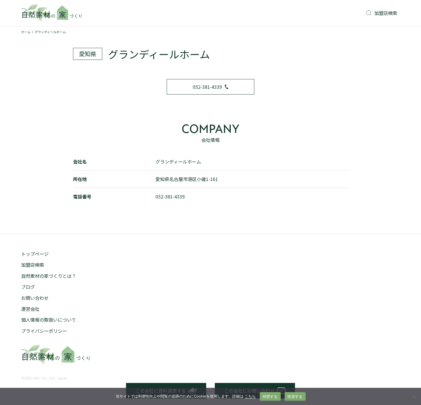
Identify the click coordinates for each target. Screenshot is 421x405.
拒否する (295, 396)
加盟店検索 (385, 12)
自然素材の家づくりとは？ (48, 275)
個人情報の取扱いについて (48, 319)
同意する (270, 396)
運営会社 (30, 308)
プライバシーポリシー (44, 330)
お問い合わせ (35, 297)
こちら (250, 396)
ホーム (26, 32)
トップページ (35, 253)
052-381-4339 (207, 86)
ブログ (28, 286)
